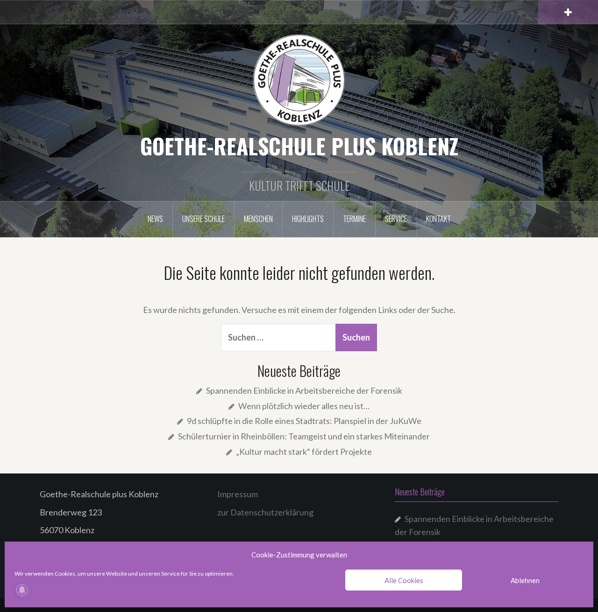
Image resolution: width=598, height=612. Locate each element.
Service (396, 218)
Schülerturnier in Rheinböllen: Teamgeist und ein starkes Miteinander (304, 436)
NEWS (155, 218)
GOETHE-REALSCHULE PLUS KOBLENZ (299, 145)
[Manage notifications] (21, 590)
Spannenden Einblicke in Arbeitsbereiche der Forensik (304, 390)
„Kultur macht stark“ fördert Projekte (304, 451)
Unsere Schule (203, 218)
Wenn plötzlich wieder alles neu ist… (304, 406)
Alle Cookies (403, 580)
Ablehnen (525, 580)
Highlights (308, 218)
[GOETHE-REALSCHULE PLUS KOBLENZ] (299, 79)
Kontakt (438, 218)
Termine (354, 218)
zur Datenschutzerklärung (265, 512)
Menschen (258, 218)
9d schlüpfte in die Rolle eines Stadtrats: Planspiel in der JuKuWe (304, 421)
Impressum (237, 494)
